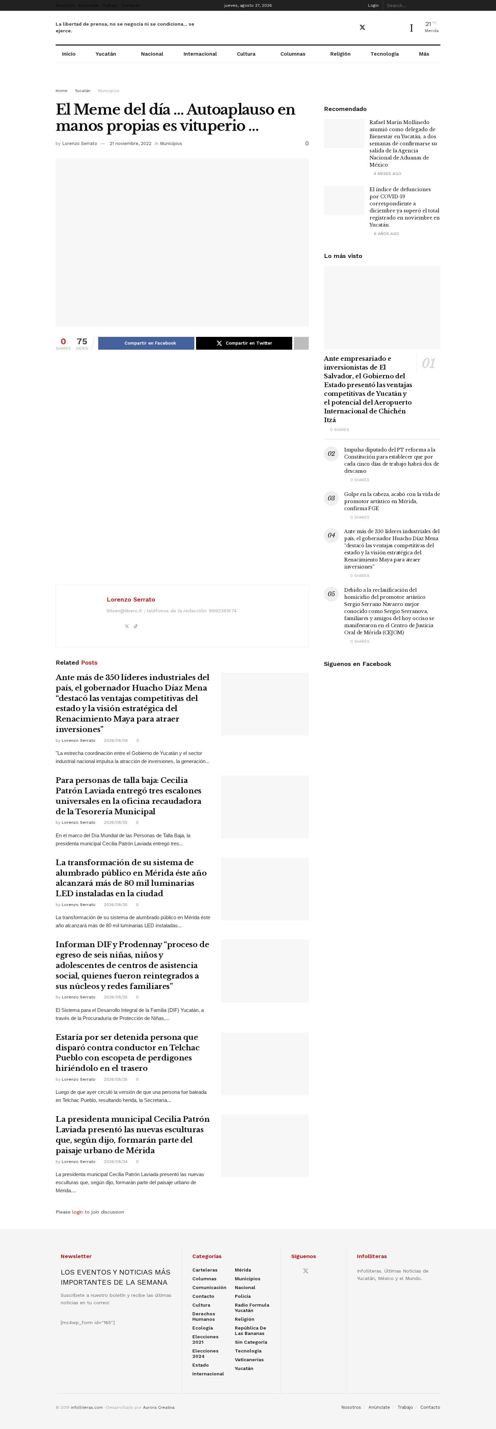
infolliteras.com (87, 1407)
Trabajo (110, 5)
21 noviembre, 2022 (130, 143)
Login (373, 5)
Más (424, 54)
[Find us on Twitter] (362, 28)
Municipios (108, 90)
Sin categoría (251, 1342)
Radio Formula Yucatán (252, 1307)
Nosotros (65, 5)
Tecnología (384, 54)
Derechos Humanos (203, 1316)
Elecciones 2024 (205, 1353)
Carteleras (205, 1270)
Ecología (202, 1328)
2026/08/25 (115, 822)
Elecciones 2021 (205, 1339)
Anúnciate (89, 5)
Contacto (130, 5)
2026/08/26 (115, 740)
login (77, 1212)
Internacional (200, 54)
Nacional (152, 54)
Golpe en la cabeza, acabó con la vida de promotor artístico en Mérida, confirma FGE (392, 501)
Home (61, 90)
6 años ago (386, 233)
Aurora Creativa (158, 1407)
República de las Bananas (250, 1330)
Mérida (243, 1270)
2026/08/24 (115, 1161)
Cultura (246, 54)
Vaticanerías (249, 1359)
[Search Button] (437, 5)
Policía (243, 1296)
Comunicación (209, 1287)
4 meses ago (387, 173)
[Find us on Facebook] (350, 28)
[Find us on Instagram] (386, 28)
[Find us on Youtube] (374, 28)
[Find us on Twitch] (397, 28)
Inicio (69, 54)
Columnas (292, 54)
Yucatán (105, 54)
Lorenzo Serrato (79, 143)
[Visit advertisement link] (248, 81)
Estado (200, 1365)
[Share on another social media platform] (301, 343)
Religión (340, 54)
